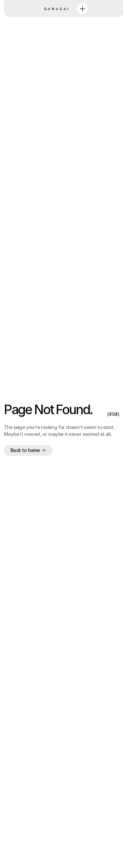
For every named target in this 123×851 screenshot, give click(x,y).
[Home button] (57, 8)
